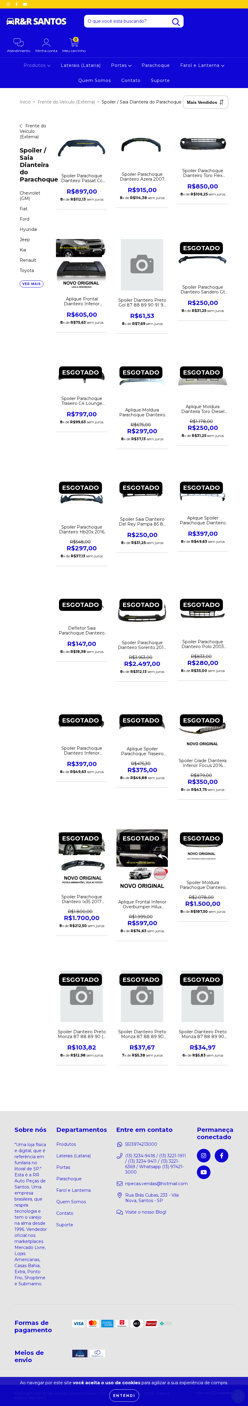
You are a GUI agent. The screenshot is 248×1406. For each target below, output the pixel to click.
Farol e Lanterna (200, 65)
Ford (24, 219)
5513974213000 (141, 1144)
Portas (119, 65)
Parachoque (156, 65)
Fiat (24, 208)
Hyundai (28, 229)
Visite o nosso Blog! (145, 1212)
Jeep (25, 239)
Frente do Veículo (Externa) (66, 102)
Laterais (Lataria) (81, 65)
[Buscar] (176, 22)
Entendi (124, 1395)
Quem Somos (94, 80)
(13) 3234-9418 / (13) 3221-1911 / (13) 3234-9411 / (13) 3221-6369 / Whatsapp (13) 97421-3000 (155, 1164)
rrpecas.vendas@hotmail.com (156, 1183)
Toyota (27, 270)
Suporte (160, 80)
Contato (131, 80)
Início (25, 102)
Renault (28, 260)
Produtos (66, 1144)
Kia (23, 250)
